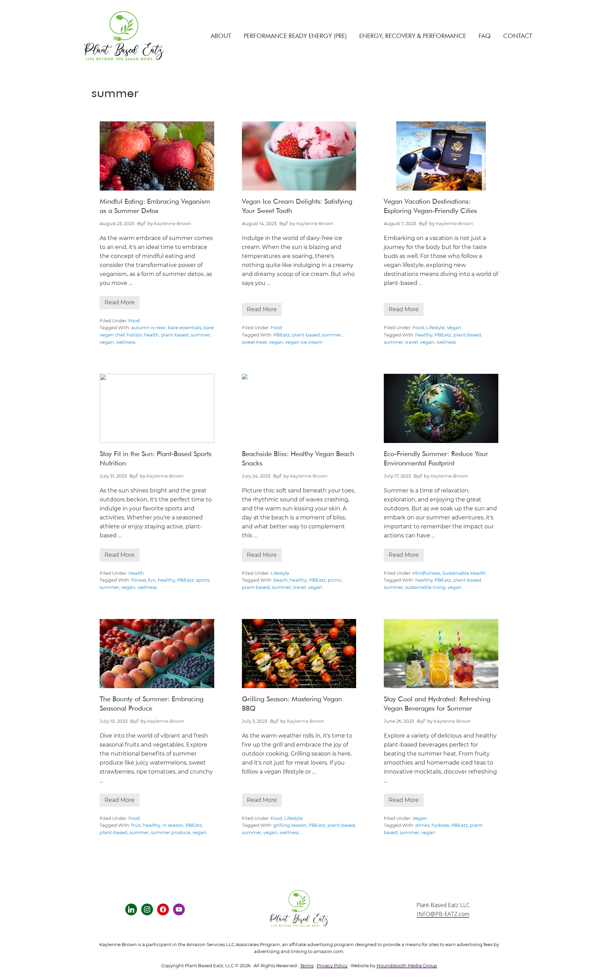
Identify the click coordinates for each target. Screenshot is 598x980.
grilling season (290, 825)
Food (134, 320)
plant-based (175, 335)
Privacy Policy (332, 965)
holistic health (143, 335)
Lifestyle (435, 327)
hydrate (440, 825)
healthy (424, 335)
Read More (120, 304)
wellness (125, 342)
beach (280, 580)
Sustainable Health (464, 573)
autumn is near (148, 327)
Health (136, 573)
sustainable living (425, 587)
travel (411, 342)
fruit (136, 825)
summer (200, 335)
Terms (307, 965)
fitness (138, 580)
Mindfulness (426, 573)
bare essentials (184, 327)
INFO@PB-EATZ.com (443, 914)
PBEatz (281, 335)
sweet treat (254, 342)
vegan (107, 342)
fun (152, 580)
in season (172, 825)
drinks (422, 825)
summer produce (170, 832)
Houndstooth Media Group (407, 965)
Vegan (454, 327)
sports (202, 580)
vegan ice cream (304, 342)
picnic (335, 580)
